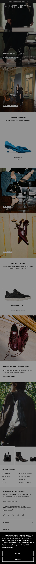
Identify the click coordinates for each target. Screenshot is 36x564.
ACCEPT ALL (18, 553)
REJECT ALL (18, 559)
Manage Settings (7, 547)
